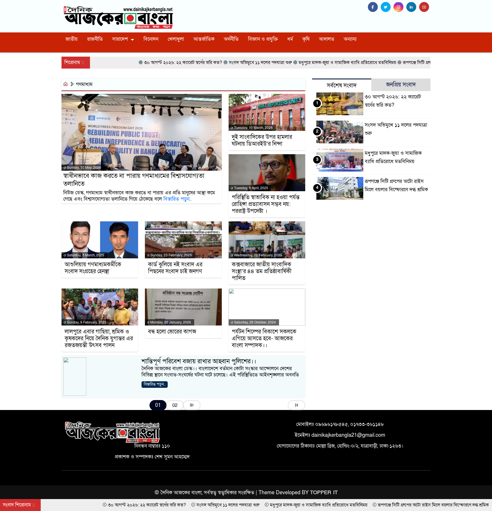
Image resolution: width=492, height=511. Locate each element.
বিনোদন (151, 39)
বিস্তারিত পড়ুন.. (177, 199)
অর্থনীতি (231, 39)
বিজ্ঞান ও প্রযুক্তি (263, 39)
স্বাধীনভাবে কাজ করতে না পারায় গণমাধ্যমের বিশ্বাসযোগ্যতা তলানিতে (133, 180)
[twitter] (387, 7)
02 (174, 405)
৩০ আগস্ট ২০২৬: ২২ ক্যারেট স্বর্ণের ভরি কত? (92, 505)
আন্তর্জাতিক (203, 39)
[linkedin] (412, 7)
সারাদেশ (120, 39)
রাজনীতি (95, 39)
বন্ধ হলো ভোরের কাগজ (172, 331)
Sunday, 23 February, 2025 (170, 255)
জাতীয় (71, 39)
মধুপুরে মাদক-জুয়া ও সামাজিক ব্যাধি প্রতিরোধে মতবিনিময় (263, 505)
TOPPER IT (324, 492)
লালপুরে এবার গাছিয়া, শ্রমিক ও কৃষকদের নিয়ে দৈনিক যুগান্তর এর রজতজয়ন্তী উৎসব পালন (99, 338)
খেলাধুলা (176, 39)
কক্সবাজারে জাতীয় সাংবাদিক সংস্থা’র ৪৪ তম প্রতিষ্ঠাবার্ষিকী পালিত (262, 271)
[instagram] (399, 7)
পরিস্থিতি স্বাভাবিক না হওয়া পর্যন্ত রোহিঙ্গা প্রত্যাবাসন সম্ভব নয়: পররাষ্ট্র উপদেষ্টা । (266, 204)
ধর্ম (290, 39)
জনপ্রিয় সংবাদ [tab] (401, 84)
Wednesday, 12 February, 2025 (257, 255)
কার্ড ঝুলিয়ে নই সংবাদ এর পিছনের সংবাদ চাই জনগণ (175, 268)
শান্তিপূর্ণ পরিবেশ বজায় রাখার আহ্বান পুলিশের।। (199, 361)
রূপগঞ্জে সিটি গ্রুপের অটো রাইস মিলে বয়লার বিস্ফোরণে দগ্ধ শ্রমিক (378, 505)
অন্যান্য (350, 39)
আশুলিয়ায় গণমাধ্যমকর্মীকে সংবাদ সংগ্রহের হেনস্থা (93, 268)
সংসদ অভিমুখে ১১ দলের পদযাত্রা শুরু (173, 505)
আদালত (326, 39)
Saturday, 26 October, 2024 (254, 322)
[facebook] (374, 7)
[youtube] (424, 7)
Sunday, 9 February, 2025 (86, 322)
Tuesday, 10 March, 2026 (253, 127)
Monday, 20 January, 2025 (170, 322)
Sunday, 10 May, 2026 (83, 167)
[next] (192, 405)
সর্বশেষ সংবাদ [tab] (341, 85)
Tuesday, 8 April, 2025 (250, 188)
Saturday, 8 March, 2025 (85, 255)
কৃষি (305, 39)
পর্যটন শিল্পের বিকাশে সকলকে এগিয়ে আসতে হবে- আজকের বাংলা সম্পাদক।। (264, 338)
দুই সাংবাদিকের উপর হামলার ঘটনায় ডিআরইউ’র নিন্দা (262, 140)
